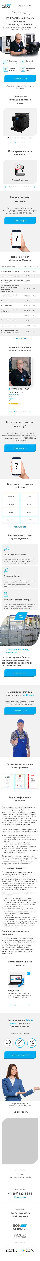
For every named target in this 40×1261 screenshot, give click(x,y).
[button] (15, 142)
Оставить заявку (20, 78)
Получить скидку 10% (20, 1055)
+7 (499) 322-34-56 (24, 6)
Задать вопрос (20, 220)
